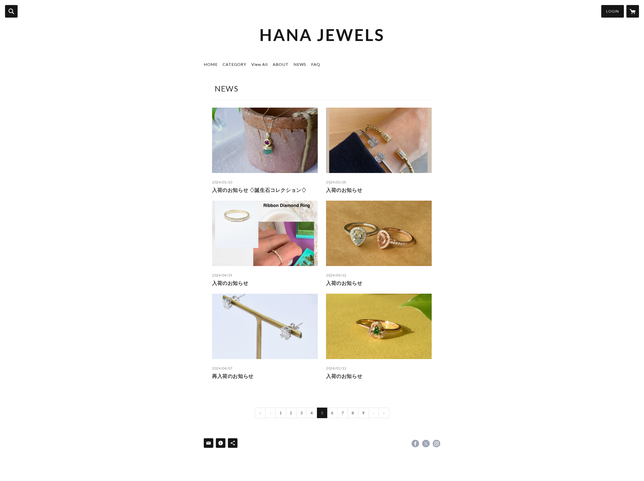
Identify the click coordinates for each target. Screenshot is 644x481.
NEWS (300, 64)
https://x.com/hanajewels (426, 443)
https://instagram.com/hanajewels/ (436, 443)
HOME (211, 64)
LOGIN (612, 11)
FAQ (315, 64)
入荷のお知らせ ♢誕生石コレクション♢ (259, 190)
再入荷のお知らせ (233, 376)
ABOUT (281, 64)
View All (259, 64)
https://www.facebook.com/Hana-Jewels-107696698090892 (415, 443)
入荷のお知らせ (344, 190)
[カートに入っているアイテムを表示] (632, 11)
